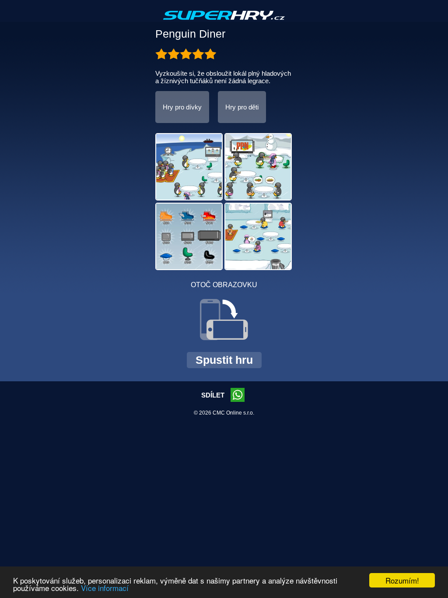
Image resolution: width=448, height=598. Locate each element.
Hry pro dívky (182, 107)
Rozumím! (402, 580)
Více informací (105, 587)
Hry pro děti (242, 107)
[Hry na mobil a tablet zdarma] (224, 22)
